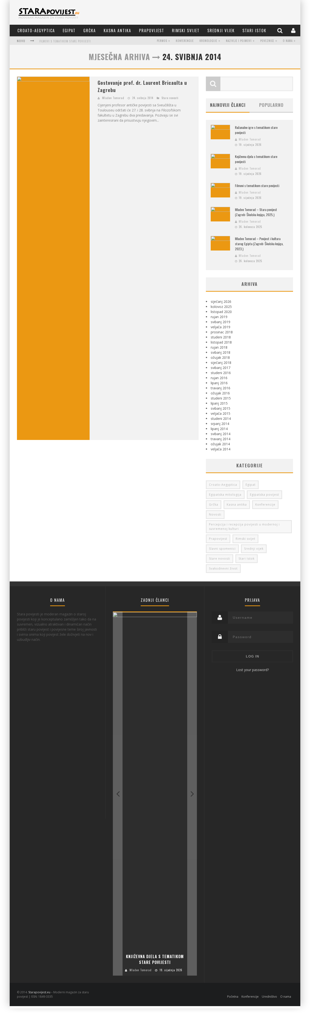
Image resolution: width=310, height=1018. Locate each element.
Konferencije (185, 41)
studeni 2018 (221, 337)
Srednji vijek (221, 30)
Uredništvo (269, 997)
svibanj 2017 (220, 367)
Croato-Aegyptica (36, 30)
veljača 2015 (220, 413)
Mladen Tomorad (113, 98)
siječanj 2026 (221, 301)
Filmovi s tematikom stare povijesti (65, 41)
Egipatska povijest (264, 495)
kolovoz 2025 (221, 306)
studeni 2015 (221, 398)
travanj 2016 (220, 388)
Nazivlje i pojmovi (239, 41)
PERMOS (162, 41)
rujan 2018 (219, 347)
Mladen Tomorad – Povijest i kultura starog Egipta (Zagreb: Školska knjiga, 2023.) (259, 243)
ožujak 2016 (220, 393)
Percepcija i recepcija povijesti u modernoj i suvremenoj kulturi (244, 526)
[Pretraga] (280, 30)
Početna (232, 997)
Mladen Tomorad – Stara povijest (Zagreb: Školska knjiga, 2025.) (256, 212)
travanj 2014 (220, 439)
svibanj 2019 (220, 322)
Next (192, 793)
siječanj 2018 (221, 362)
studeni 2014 (221, 418)
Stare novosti (170, 98)
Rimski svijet (186, 30)
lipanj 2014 (219, 428)
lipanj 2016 (219, 383)
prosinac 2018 (222, 332)
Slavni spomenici (222, 549)
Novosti (215, 514)
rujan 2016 (219, 378)
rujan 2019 (219, 316)
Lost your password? (252, 669)
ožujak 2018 (220, 357)
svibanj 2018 (220, 352)
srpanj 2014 (220, 423)
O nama (288, 41)
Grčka (89, 30)
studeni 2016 (221, 372)
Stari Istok (254, 30)
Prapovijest (151, 30)
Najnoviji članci (228, 105)
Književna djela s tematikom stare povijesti (155, 959)
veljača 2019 (220, 327)
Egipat (69, 30)
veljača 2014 (220, 449)
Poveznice (267, 41)
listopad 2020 (221, 311)
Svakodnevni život (223, 568)
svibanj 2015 (220, 408)
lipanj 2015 (219, 403)
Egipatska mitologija (225, 495)
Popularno (271, 105)
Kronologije (208, 41)
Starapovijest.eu (39, 992)
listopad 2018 (221, 342)
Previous (118, 793)
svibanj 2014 (220, 433)
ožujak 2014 (220, 444)
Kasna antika (117, 30)
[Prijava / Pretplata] (293, 30)
